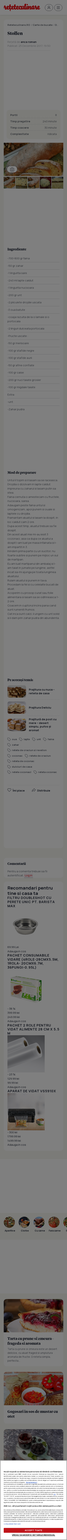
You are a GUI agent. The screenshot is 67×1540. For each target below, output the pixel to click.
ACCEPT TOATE (33, 1530)
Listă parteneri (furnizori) (12, 1524)
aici (55, 1494)
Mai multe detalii (31, 1482)
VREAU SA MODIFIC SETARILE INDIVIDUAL (33, 1535)
